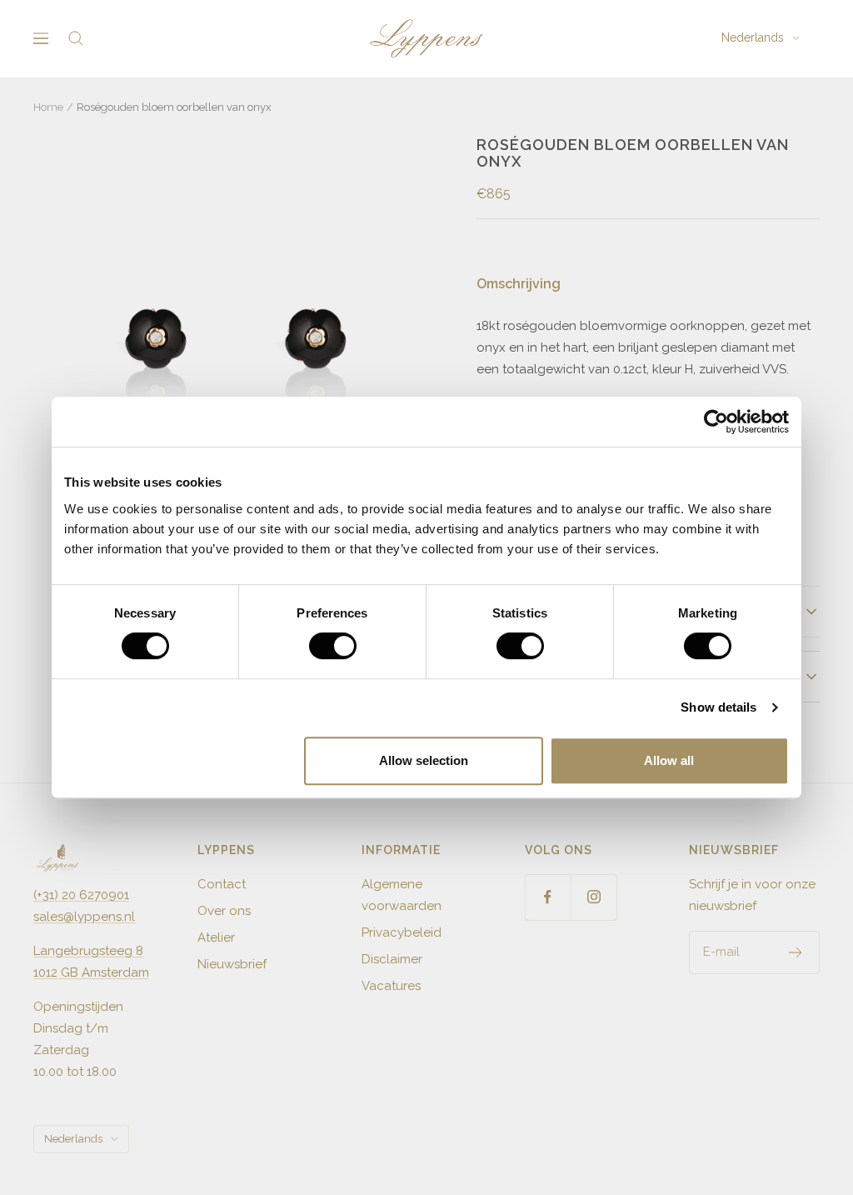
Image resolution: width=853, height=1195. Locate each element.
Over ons (224, 910)
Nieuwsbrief (232, 964)
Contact (221, 884)
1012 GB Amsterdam (91, 972)
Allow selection (423, 760)
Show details (718, 707)
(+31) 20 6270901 (81, 895)
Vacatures (391, 985)
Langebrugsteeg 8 (88, 950)
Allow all (669, 760)
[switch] (333, 645)
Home (48, 107)
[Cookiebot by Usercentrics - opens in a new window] (716, 421)
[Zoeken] (75, 38)
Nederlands (752, 37)
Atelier (216, 937)
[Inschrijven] (796, 952)
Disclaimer (392, 959)
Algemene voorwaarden (401, 895)
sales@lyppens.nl (84, 916)
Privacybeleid (401, 932)
